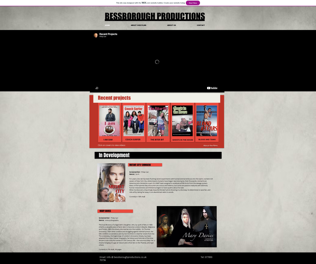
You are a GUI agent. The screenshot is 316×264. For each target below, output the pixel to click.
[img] (206, 120)
